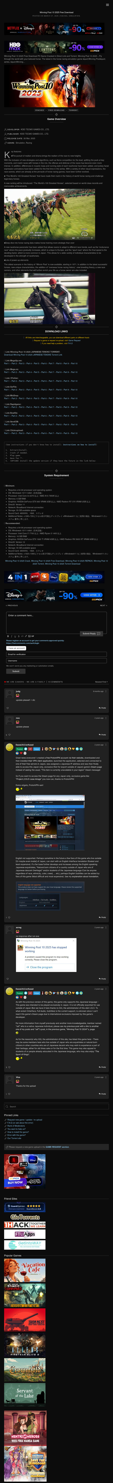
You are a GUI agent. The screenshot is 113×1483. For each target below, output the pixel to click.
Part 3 (21, 363)
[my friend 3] (24, 1224)
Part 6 (44, 363)
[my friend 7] (24, 1244)
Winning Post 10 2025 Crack (17, 560)
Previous (12, 606)
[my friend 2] (24, 1216)
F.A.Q (70, 343)
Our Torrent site (14, 1138)
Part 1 (6, 363)
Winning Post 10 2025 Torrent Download (62, 563)
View (24, 1270)
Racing (64, 16)
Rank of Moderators (16, 1125)
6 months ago (98, 691)
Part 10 (74, 363)
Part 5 (36, 363)
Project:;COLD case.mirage (29, 779)
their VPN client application (40, 761)
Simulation (74, 16)
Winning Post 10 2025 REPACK (79, 560)
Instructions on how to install (79, 445)
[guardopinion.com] (24, 1206)
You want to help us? (16, 1129)
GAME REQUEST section (57, 1146)
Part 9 (66, 363)
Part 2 (14, 363)
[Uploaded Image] (50, 789)
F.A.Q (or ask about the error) (20, 1122)
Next (103, 606)
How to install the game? (18, 1132)
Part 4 (29, 363)
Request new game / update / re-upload (24, 1119)
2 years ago (99, 718)
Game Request (74, 340)
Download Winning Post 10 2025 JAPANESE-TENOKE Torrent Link (33, 354)
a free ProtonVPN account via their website (64, 758)
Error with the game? (16, 1135)
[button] (107, 5)
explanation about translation (85, 876)
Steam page (96, 767)
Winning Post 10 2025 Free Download (47, 560)
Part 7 (51, 363)
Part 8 (58, 363)
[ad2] (23, 1428)
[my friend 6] (24, 1234)
